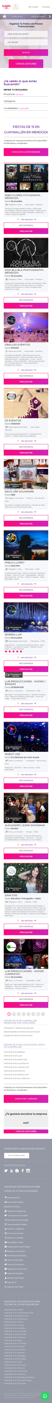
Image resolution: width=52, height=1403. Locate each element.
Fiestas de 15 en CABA (13, 1310)
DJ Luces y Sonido (15, 1233)
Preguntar (26, 231)
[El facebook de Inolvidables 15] (21, 1171)
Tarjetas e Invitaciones (17, 1269)
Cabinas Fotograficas (16, 1211)
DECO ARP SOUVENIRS (19, 491)
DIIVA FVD (11, 895)
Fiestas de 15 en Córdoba (14, 1328)
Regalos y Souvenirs (16, 1251)
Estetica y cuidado (15, 1238)
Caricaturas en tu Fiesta (17, 1216)
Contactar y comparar (26, 1099)
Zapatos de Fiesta (15, 1287)
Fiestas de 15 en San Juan (15, 1365)
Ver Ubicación (27, 220)
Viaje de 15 (11, 1282)
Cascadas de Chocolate (17, 1220)
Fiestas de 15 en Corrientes (15, 1331)
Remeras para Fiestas (16, 1256)
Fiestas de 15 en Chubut (14, 1325)
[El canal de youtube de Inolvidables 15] (10, 1171)
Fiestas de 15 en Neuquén (15, 1356)
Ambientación (13, 1198)
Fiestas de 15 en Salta (13, 1362)
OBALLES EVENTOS (17, 344)
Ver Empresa (26, 225)
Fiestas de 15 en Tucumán (15, 1383)
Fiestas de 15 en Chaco (13, 1322)
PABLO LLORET (15, 562)
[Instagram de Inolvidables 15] (27, 1171)
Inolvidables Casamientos (15, 7)
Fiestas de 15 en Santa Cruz (15, 1371)
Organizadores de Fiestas (18, 1247)
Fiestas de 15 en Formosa (14, 1337)
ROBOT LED (12, 754)
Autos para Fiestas (15, 1202)
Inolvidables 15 (6, 7)
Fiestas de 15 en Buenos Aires (16, 1316)
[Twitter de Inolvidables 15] (6, 1171)
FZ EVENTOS (13, 420)
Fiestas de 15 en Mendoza (15, 1350)
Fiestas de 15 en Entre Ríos (15, 1334)
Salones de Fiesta (15, 1260)
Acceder (46, 7)
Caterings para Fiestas (17, 1224)
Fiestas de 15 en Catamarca (16, 1319)
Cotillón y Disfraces (15, 1229)
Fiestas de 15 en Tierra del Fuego (18, 1380)
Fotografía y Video (15, 1242)
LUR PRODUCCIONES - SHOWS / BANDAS (25, 683)
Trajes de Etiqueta (15, 1273)
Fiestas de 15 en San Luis (14, 1368)
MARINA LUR (13, 634)
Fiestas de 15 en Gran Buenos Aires (18, 1313)
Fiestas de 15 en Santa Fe (15, 1374)
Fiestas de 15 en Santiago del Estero (19, 1377)
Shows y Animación (15, 1264)
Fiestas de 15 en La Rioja (14, 1346)
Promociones (38, 17)
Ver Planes (33, 7)
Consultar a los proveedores (26, 152)
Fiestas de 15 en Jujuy (13, 1340)
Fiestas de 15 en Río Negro (15, 1359)
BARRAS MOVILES (12, 1207)
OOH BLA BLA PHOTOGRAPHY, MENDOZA (24, 271)
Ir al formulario (16, 1155)
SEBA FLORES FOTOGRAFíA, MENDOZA (23, 197)
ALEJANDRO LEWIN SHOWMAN (25, 825)
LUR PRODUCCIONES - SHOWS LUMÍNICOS (24, 973)
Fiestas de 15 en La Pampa (15, 1343)
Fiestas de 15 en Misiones (14, 1353)
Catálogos (17, 17)
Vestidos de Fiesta (15, 1278)
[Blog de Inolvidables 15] (16, 1171)
